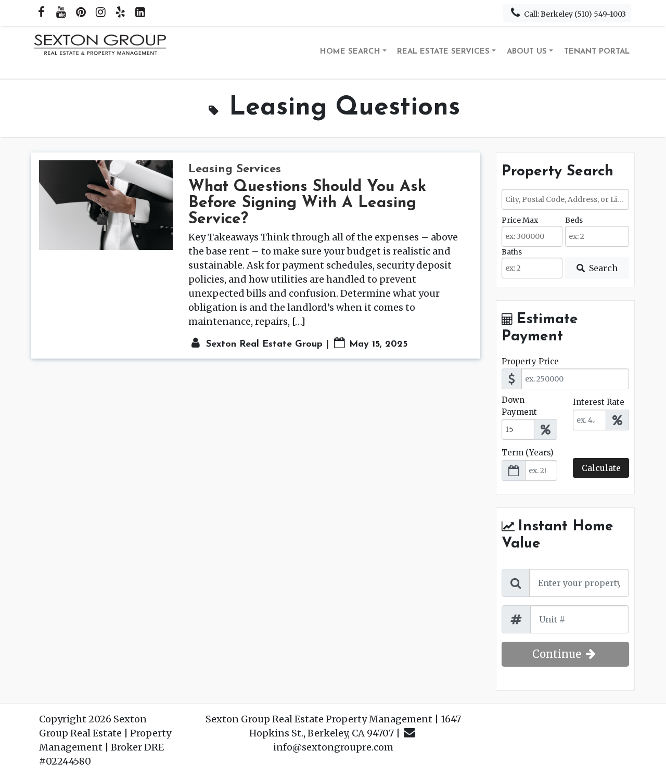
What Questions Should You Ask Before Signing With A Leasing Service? (307, 203)
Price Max (520, 220)
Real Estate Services (443, 52)
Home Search (350, 52)
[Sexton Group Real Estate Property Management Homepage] (101, 53)
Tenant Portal (597, 52)
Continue (558, 653)
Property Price (530, 361)
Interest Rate (598, 402)
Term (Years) (528, 452)
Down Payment (519, 406)
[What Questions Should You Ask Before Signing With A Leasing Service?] (106, 205)
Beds (574, 220)
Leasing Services (234, 169)
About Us (527, 52)
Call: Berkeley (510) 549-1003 (574, 14)
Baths (512, 252)
